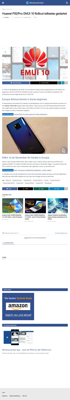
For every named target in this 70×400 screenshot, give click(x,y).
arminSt (6, 17)
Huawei (46, 180)
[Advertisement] (35, 32)
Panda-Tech (9, 9)
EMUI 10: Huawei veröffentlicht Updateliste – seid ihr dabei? (32, 170)
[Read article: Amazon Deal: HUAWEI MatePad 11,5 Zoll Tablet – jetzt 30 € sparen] (12, 205)
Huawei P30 (39, 183)
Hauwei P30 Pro (37, 180)
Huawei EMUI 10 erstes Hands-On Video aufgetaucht (30, 114)
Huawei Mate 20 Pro (8, 183)
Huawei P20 (19, 183)
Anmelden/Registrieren (61, 233)
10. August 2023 (52, 221)
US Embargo (48, 183)
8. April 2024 (6, 219)
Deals (5, 211)
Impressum (4, 396)
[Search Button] (67, 2)
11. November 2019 (17, 17)
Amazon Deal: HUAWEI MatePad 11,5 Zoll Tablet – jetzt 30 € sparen (12, 216)
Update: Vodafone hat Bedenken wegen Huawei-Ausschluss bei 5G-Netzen (58, 217)
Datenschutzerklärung (15, 396)
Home (3, 9)
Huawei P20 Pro (29, 183)
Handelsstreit (27, 180)
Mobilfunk (52, 211)
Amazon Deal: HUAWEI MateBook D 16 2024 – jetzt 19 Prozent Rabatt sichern (35, 217)
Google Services (17, 180)
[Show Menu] (3, 2)
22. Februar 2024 (29, 221)
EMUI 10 (8, 180)
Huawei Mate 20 (55, 180)
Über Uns (24, 396)
